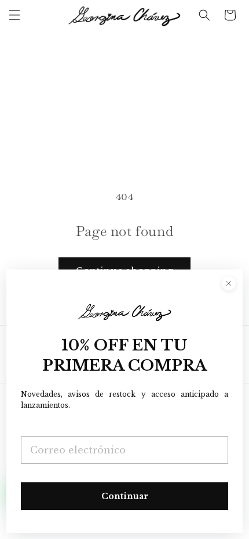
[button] (14, 15)
